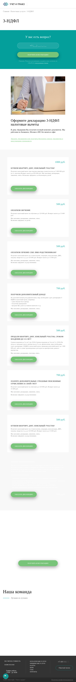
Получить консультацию (38, 55)
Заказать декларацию (24, 188)
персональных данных (41, 63)
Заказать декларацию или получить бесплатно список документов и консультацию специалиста (37, 140)
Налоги (32, 665)
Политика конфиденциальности (62, 680)
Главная (6, 11)
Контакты (33, 671)
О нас (32, 669)
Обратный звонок (64, 668)
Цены (32, 667)
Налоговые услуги (18, 11)
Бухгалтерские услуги (38, 661)
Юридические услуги (37, 663)
